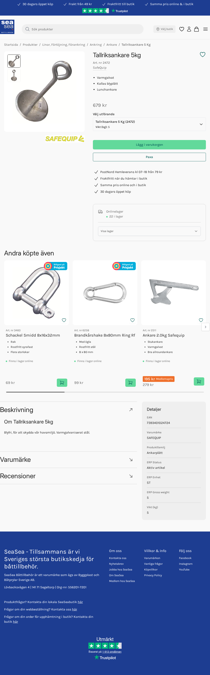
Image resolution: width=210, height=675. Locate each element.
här (80, 602)
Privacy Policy (153, 575)
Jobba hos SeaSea (120, 569)
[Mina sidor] (189, 29)
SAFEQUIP (154, 438)
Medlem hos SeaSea (122, 581)
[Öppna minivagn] (196, 29)
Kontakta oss (117, 558)
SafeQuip (99, 67)
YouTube (184, 569)
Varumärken (152, 558)
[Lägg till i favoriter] (64, 320)
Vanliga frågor (153, 564)
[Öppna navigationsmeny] (205, 29)
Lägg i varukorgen (149, 145)
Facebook (185, 558)
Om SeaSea (116, 575)
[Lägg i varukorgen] (62, 383)
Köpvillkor (151, 569)
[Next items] (205, 327)
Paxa (149, 157)
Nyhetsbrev (116, 564)
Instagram (186, 564)
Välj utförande (103, 114)
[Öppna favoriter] (182, 29)
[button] (68, 410)
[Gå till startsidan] (7, 27)
